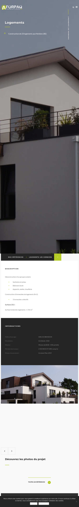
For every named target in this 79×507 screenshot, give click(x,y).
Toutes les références (36, 482)
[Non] (76, 502)
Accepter (34, 503)
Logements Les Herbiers (40, 257)
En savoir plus (43, 503)
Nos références (16, 257)
